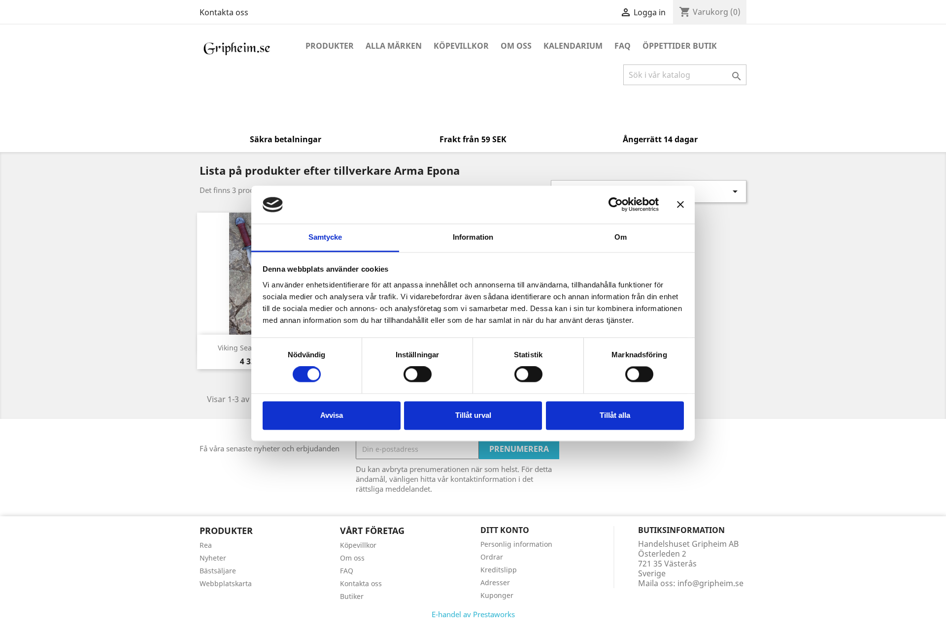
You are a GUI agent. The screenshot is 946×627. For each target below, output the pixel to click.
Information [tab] (473, 237)
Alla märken (394, 45)
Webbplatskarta (226, 583)
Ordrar (491, 557)
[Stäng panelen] (680, 204)
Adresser (495, 582)
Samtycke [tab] (325, 237)
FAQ (622, 45)
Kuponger (496, 595)
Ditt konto (504, 530)
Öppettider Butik (679, 45)
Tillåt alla (615, 415)
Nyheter (213, 558)
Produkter (329, 45)
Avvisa (331, 415)
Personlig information (516, 544)
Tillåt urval (473, 415)
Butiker (352, 596)
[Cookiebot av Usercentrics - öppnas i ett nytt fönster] (616, 204)
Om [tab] (620, 237)
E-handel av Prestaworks (473, 614)
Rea (206, 545)
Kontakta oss (224, 12)
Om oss (516, 45)
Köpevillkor (461, 45)
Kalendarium (573, 45)
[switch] (418, 374)
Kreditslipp (498, 569)
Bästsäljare (218, 570)
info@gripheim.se (710, 583)
